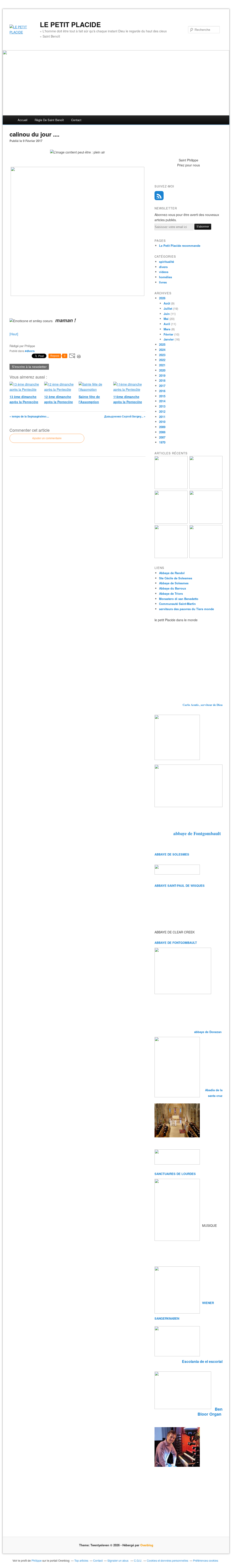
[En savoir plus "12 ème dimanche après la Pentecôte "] (205, 522)
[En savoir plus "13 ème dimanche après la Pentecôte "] (171, 488)
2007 (162, 437)
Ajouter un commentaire (47, 438)
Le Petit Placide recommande (179, 245)
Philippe (36, 1560)
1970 (162, 442)
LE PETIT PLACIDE (70, 24)
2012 (162, 411)
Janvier (169, 339)
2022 (162, 360)
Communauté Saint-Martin (177, 604)
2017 (162, 386)
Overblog (146, 1545)
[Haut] (14, 334)
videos (163, 272)
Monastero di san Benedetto (178, 599)
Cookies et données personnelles (167, 1560)
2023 (162, 355)
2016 (162, 391)
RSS (159, 195)
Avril (167, 324)
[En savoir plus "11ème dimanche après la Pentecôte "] (205, 557)
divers (163, 267)
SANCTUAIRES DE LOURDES (175, 1174)
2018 (162, 380)
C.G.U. (138, 1560)
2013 (162, 406)
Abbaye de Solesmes (173, 583)
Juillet (168, 308)
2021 (162, 365)
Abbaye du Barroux (172, 588)
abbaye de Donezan (208, 1032)
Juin (167, 314)
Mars (167, 329)
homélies (165, 277)
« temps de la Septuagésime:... (29, 416)
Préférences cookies (205, 1560)
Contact (76, 120)
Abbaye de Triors (171, 593)
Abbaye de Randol (172, 573)
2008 (162, 432)
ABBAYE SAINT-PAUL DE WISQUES (180, 885)
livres (163, 282)
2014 (162, 401)
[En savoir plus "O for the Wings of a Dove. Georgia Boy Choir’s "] (205, 488)
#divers (30, 351)
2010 (162, 422)
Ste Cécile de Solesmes (175, 578)
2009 (162, 427)
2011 (162, 417)
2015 (162, 396)
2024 (162, 350)
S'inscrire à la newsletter (29, 367)
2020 (162, 370)
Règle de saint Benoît (49, 120)
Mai (166, 318)
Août (167, 303)
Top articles (81, 1560)
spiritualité (166, 261)
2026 (162, 298)
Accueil (22, 120)
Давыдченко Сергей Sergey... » (124, 416)
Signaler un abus (118, 1560)
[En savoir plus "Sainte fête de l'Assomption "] (171, 557)
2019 (162, 375)
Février (168, 334)
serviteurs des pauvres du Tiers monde (186, 609)
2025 (162, 344)
